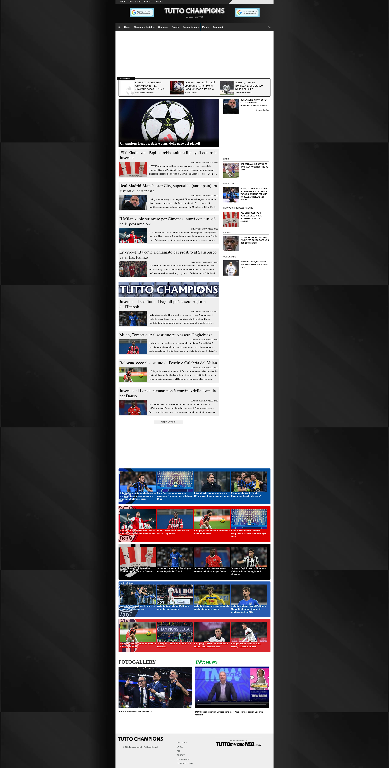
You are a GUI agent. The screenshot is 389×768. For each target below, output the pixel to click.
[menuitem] (119, 27)
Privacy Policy (183, 759)
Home (123, 2)
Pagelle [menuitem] (175, 27)
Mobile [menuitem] (205, 27)
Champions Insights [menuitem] (144, 27)
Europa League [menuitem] (191, 27)
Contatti (181, 755)
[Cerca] (269, 27)
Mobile (180, 747)
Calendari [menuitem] (218, 27)
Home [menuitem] (127, 27)
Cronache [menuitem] (163, 27)
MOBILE (159, 2)
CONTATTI (148, 2)
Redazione (182, 743)
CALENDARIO (135, 2)
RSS (178, 751)
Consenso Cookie (185, 763)
